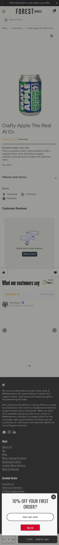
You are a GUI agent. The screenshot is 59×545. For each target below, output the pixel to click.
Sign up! (30, 527)
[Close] (53, 497)
